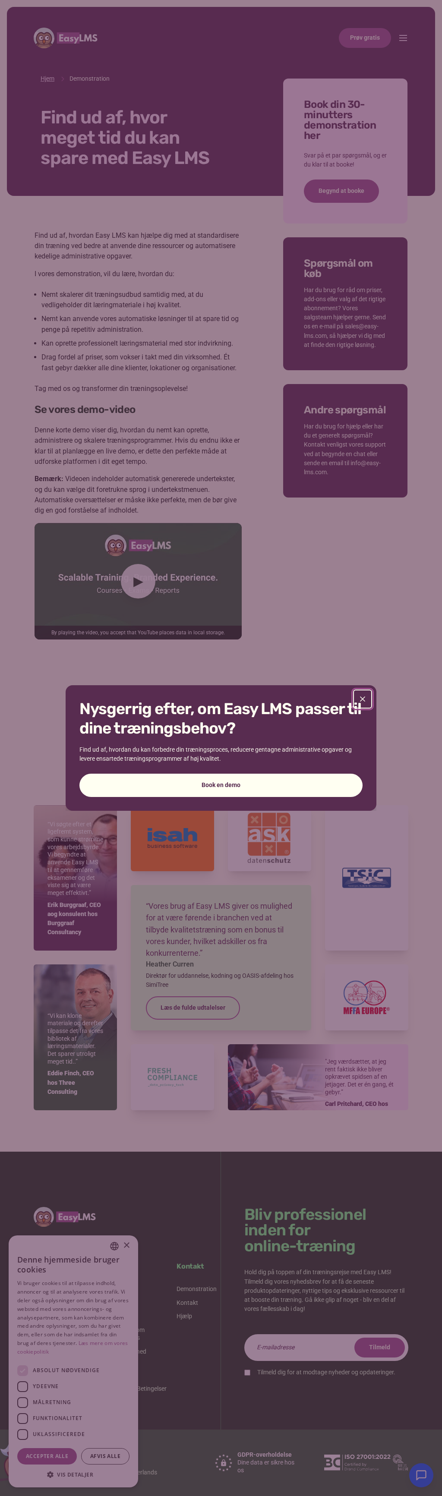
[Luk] (362, 699)
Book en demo (221, 784)
